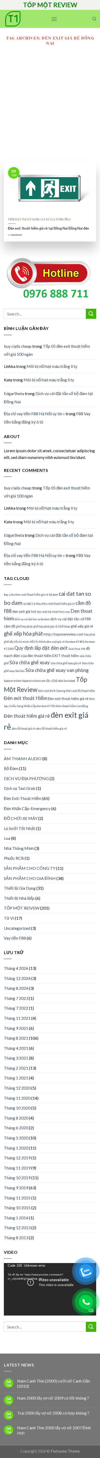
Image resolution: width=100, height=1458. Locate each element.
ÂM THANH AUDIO (23, 758)
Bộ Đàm (11, 768)
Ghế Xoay (64, 626)
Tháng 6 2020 (16, 1127)
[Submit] (91, 314)
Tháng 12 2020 (17, 1087)
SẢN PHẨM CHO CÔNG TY (29, 868)
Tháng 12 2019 (17, 1157)
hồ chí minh (21, 641)
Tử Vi (9, 918)
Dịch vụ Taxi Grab (19, 788)
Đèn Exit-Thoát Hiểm (23, 798)
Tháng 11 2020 (17, 1098)
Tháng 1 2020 (16, 1147)
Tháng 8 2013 (16, 1237)
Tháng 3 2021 (16, 1057)
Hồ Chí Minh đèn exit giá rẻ (47, 641)
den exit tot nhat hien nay (53, 611)
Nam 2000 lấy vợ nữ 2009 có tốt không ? (53, 1397)
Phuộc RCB (14, 858)
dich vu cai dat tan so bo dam (32, 619)
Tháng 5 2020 (16, 1137)
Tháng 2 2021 (16, 1068)
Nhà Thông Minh (19, 848)
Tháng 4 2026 (16, 968)
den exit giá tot (24, 611)
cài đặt (27, 603)
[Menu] (54, 19)
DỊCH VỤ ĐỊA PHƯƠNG (26, 778)
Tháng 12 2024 (17, 978)
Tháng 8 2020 (16, 1117)
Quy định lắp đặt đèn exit (41, 648)
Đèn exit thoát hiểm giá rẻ (68, 698)
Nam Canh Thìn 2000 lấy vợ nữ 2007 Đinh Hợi (54, 1430)
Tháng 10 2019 (17, 1177)
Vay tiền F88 (15, 937)
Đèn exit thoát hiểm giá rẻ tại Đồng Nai (39, 219)
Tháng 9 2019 (16, 1187)
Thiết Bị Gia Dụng (20, 888)
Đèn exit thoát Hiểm (25, 698)
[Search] (94, 19)
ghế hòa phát (24, 626)
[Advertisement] (50, 108)
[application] (50, 1289)
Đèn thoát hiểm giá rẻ (27, 716)
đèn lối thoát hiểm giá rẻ (51, 728)
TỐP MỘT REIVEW (21, 907)
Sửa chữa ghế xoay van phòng (56, 670)
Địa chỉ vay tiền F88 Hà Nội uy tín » (34, 413)
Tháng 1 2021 (16, 1077)
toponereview (13, 680)
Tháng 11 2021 (17, 1018)
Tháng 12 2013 (17, 1227)
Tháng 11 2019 (17, 1167)
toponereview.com (33, 680)
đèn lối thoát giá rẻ (23, 728)
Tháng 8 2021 (16, 1038)
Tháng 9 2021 (16, 1028)
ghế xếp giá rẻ (82, 626)
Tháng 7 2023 (16, 998)
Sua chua (74, 648)
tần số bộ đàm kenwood (60, 680)
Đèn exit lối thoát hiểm (80, 690)
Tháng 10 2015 (17, 1207)
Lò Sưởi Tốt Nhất (19, 828)
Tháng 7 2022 (16, 1008)
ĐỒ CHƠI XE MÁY (20, 818)
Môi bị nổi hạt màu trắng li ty (52, 366)
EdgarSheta (14, 393)
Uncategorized (17, 928)
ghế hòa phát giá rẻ (45, 626)
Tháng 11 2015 (17, 1197)
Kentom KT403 (74, 641)
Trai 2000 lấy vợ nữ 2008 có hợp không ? (53, 1412)
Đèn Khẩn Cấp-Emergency (27, 808)
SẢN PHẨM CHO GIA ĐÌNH (30, 878)
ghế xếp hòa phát (23, 633)
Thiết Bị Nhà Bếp (19, 898)
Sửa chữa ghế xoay (29, 662)
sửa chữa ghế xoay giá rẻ (66, 663)
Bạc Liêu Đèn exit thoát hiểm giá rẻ (26, 594)
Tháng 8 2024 (16, 988)
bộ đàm (53, 594)
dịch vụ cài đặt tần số (67, 619)
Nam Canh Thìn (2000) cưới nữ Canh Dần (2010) (53, 1383)
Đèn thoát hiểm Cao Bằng (72, 706)
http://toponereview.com (63, 634)
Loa (7, 838)
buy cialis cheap (18, 346)
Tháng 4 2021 (16, 1048)
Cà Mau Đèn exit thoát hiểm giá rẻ (53, 603)
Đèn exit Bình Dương (51, 690)
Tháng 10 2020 (17, 1107)
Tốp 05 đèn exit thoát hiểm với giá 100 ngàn (47, 350)
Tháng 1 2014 (16, 1217)
